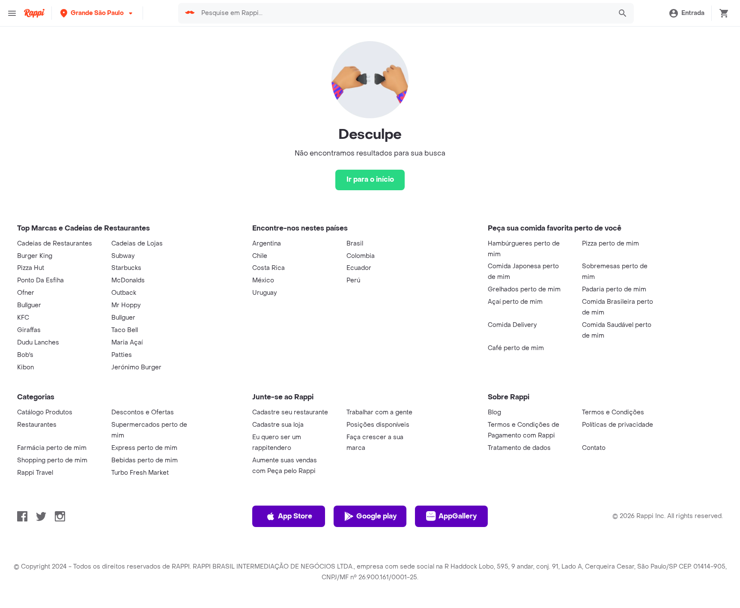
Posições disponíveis (377, 425)
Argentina (266, 244)
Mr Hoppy (125, 305)
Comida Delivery (512, 325)
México (263, 280)
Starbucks (126, 268)
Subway (122, 256)
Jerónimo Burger (136, 367)
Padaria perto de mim (614, 289)
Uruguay (264, 293)
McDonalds (128, 280)
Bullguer (29, 305)
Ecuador (358, 268)
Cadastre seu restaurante (290, 412)
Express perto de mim (144, 448)
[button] (97, 13)
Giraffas (29, 330)
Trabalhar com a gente (379, 412)
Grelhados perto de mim (524, 289)
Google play (376, 516)
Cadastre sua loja (278, 425)
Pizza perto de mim (610, 244)
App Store (295, 516)
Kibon (25, 367)
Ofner (25, 293)
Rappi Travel (35, 473)
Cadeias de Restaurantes (54, 244)
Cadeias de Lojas (137, 244)
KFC (23, 318)
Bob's (25, 355)
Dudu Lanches (38, 342)
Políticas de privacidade (617, 425)
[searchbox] (403, 13)
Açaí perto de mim (515, 302)
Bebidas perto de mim (144, 460)
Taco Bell (124, 330)
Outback (123, 293)
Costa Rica (268, 268)
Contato (594, 448)
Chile (259, 256)
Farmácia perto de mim (52, 448)
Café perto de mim (516, 348)
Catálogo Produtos (44, 412)
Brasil (354, 244)
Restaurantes (37, 425)
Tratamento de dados (519, 448)
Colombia (360, 256)
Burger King (34, 256)
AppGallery (458, 516)
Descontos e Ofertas (142, 412)
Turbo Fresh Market (140, 473)
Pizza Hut (30, 268)
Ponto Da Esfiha (40, 280)
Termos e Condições (613, 412)
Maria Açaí (127, 342)
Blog (494, 412)
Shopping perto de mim (52, 460)
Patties (121, 355)
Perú (353, 280)
